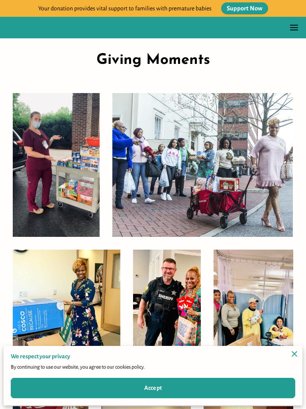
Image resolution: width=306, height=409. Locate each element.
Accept (153, 388)
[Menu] (294, 27)
